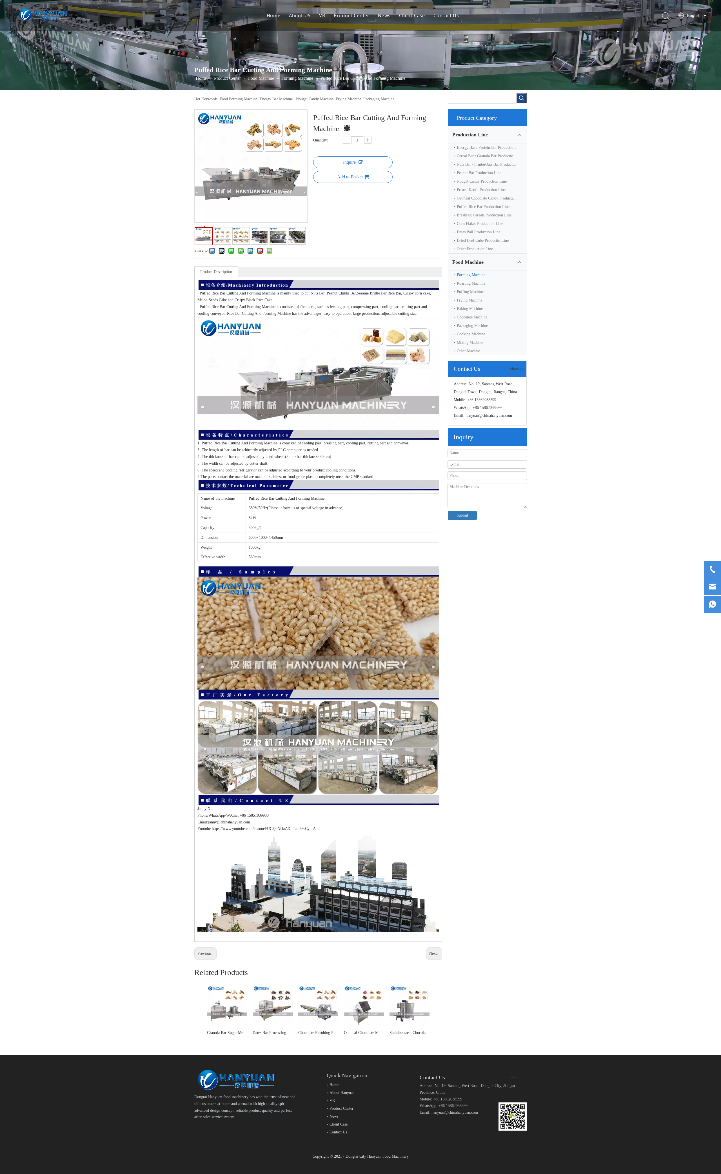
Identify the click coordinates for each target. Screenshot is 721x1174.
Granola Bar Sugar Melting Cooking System (227, 1033)
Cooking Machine (471, 334)
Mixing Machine (470, 342)
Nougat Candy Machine (314, 99)
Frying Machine (348, 99)
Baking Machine (470, 309)
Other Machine (468, 351)
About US (300, 15)
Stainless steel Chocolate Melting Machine (410, 1033)
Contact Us (446, 15)
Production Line (470, 135)
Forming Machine (471, 275)
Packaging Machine (378, 99)
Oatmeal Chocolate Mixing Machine (364, 1033)
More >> (516, 369)
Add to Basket (350, 176)
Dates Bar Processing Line (273, 1033)
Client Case (412, 15)
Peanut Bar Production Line (479, 173)
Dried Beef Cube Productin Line (483, 240)
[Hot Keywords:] (522, 98)
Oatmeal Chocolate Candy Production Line (491, 198)
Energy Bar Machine (276, 99)
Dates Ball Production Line (478, 232)
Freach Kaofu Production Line (481, 190)
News (384, 15)
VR (322, 15)
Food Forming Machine (238, 99)
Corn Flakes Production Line (480, 223)
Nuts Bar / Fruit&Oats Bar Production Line (491, 164)
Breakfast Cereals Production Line (484, 215)
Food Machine (468, 262)
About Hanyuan (342, 1093)
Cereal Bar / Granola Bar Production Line (490, 156)
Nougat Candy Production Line (482, 181)
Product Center (352, 15)
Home (274, 15)
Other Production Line (475, 249)
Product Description (216, 272)
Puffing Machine (470, 292)
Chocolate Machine (472, 317)
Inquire (349, 162)
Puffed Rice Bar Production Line (483, 207)
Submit (462, 515)
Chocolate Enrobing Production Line (318, 1033)
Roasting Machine (471, 283)
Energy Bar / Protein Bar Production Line (490, 147)
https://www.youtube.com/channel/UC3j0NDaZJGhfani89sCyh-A (264, 829)
